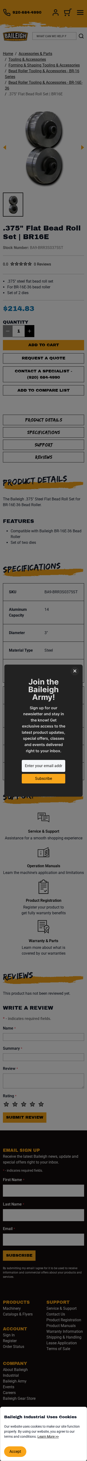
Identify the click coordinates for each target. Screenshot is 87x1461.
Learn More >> (48, 1436)
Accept (15, 1451)
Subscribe (43, 778)
